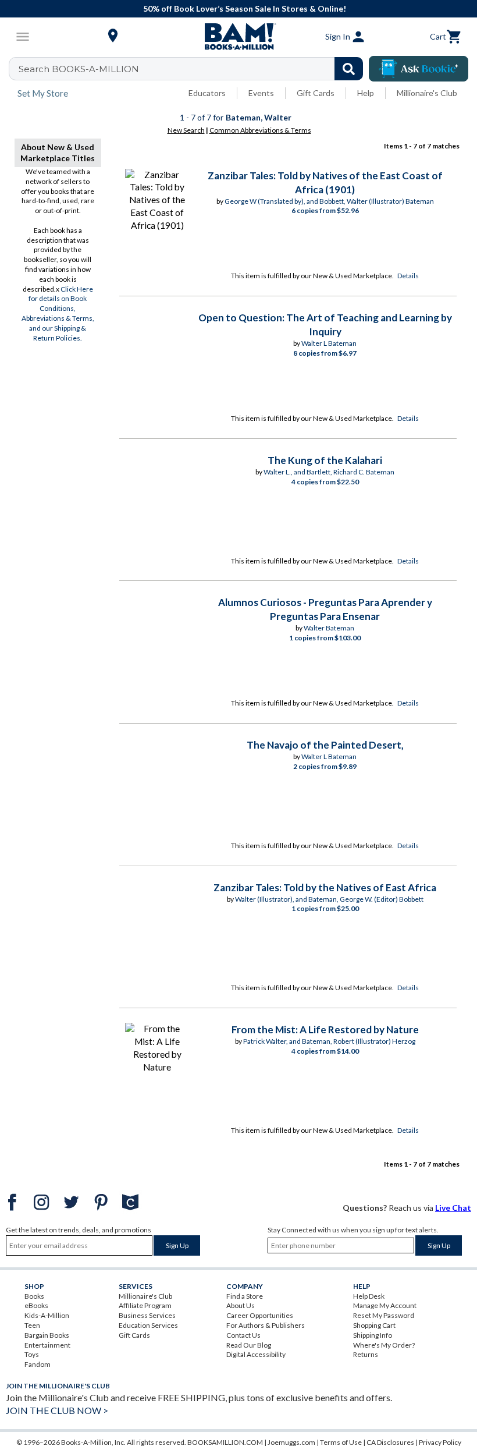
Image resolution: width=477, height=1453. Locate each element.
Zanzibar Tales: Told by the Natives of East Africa (324, 887)
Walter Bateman (329, 627)
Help (365, 93)
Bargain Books (46, 1335)
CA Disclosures (390, 1442)
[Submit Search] (348, 68)
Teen (32, 1325)
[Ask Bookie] (418, 68)
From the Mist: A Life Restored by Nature (325, 1029)
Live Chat (453, 1208)
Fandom (37, 1364)
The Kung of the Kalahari (325, 460)
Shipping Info (372, 1335)
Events (261, 93)
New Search (186, 130)
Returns (365, 1354)
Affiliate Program (145, 1305)
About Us (240, 1305)
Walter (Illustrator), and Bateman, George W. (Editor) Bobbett (329, 899)
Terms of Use (341, 1442)
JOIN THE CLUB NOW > (57, 1410)
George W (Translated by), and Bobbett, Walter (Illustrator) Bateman (329, 201)
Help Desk (369, 1296)
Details (408, 275)
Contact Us (243, 1335)
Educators (207, 93)
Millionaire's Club (427, 93)
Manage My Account (385, 1305)
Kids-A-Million (46, 1315)
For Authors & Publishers (265, 1325)
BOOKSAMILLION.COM (225, 1442)
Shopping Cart (374, 1325)
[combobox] (193, 69)
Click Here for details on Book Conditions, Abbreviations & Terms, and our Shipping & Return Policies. (58, 313)
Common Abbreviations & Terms (260, 130)
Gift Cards (315, 93)
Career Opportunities (259, 1315)
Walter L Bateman (329, 343)
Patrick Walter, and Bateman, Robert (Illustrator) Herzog (329, 1041)
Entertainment (47, 1345)
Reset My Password (383, 1315)
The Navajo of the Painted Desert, (325, 745)
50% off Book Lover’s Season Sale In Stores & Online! (244, 8)
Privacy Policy (440, 1442)
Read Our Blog (248, 1345)
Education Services (148, 1325)
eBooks (36, 1305)
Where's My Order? (384, 1345)
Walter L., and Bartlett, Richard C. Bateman (329, 471)
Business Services (147, 1315)
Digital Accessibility (256, 1354)
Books (34, 1296)
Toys (31, 1354)
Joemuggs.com (291, 1442)
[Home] (238, 36)
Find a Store (244, 1296)
